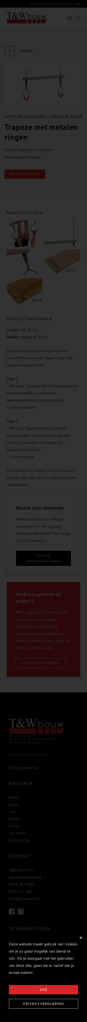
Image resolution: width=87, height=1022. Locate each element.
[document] (43, 511)
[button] (81, 937)
